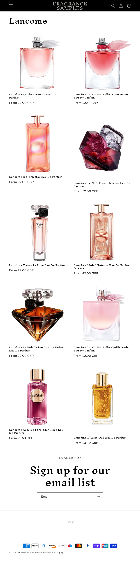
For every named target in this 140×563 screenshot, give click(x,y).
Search (70, 522)
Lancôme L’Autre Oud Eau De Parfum (100, 437)
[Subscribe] (99, 496)
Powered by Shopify (53, 552)
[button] (11, 6)
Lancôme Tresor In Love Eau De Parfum (37, 265)
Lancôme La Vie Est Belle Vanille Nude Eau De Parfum (101, 349)
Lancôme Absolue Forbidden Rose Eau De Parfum (36, 431)
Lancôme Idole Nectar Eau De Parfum (35, 176)
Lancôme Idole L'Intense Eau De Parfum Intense (102, 267)
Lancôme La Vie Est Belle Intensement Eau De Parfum (101, 96)
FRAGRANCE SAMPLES (30, 552)
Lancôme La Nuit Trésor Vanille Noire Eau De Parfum (36, 349)
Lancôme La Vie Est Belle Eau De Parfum (32, 96)
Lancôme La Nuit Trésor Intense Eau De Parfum (102, 185)
